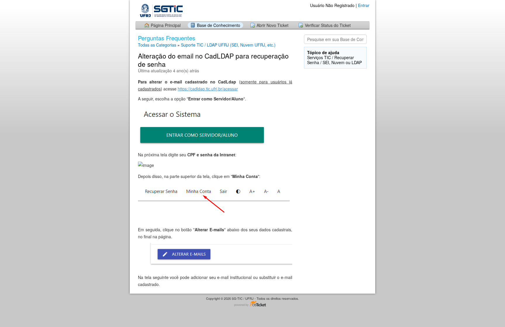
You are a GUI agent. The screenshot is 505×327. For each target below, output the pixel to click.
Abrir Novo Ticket (272, 25)
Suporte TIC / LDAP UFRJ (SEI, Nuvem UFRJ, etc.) (228, 45)
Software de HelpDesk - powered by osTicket (252, 304)
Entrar (363, 5)
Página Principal (166, 25)
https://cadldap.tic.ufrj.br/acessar (208, 89)
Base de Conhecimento (218, 25)
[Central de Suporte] (160, 10)
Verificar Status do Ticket (328, 25)
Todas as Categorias (157, 45)
